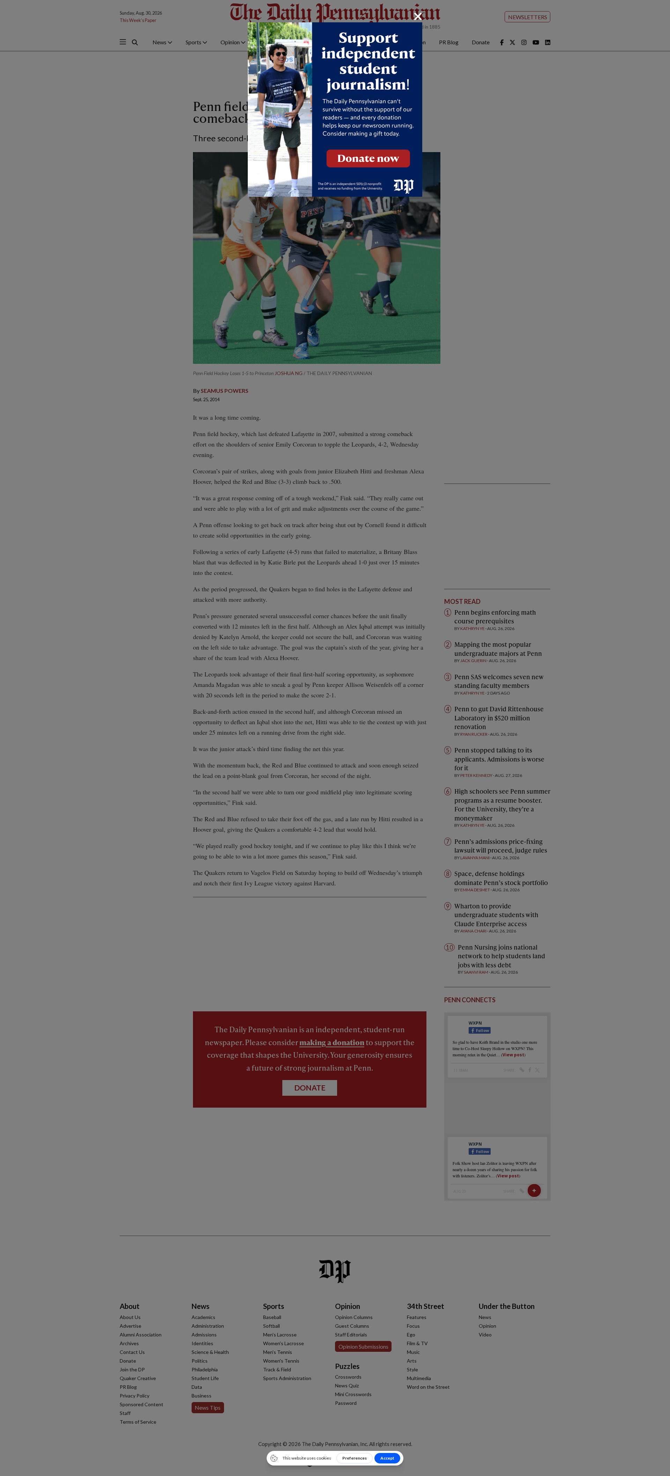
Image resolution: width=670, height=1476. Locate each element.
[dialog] (335, 738)
